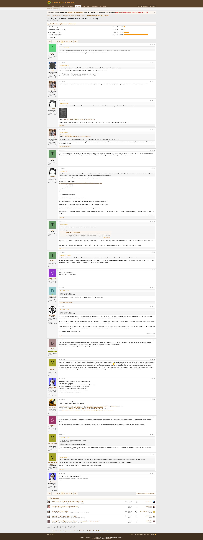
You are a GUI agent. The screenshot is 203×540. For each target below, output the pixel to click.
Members (103, 6)
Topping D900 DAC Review (60, 511)
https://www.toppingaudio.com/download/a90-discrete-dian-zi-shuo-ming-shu (80, 183)
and (66, 146)
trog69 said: (62, 171)
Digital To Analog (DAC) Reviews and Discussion (72, 512)
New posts (49, 8)
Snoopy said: (63, 457)
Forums (78, 6)
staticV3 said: (63, 132)
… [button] (54, 41)
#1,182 (153, 62)
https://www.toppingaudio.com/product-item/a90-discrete (79, 119)
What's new (86, 6)
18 (86, 512)
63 (69, 41)
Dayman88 (54, 508)
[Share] (151, 45)
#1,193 (153, 340)
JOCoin (150, 517)
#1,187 (153, 168)
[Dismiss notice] (154, 12)
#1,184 (153, 100)
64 (71, 41)
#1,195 (153, 379)
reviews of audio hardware (75, 12)
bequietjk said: (63, 103)
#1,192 (153, 306)
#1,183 (153, 81)
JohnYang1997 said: (64, 255)
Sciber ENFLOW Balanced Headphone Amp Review (67, 501)
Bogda (150, 502)
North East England (53, 323)
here (119, 12)
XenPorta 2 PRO (95, 538)
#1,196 (153, 399)
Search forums (56, 8)
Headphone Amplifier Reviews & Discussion (70, 503)
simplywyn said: (63, 47)
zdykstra (150, 512)
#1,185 (153, 129)
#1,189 (153, 252)
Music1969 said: (63, 290)
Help (152, 534)
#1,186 (153, 150)
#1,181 (153, 44)
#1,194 (153, 359)
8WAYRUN (109, 538)
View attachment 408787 (65, 135)
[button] (90, 6)
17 (84, 512)
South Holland (54, 395)
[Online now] (52, 294)
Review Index (69, 6)
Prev (50, 41)
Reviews (61, 6)
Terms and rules (139, 534)
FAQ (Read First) (52, 6)
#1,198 (153, 434)
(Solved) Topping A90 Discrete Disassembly (65, 506)
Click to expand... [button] (107, 237)
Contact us (131, 534)
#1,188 (153, 221)
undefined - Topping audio (73, 232)
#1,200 (153, 473)
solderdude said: (64, 437)
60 (62, 41)
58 (57, 41)
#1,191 (153, 287)
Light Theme (51, 534)
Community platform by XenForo (93, 537)
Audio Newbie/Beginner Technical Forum (72, 508)
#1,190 (153, 270)
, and (67, 302)
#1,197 (153, 417)
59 (59, 41)
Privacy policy (147, 534)
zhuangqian (54, 522)
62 (67, 41)
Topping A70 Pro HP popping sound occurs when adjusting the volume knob (75, 521)
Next (75, 41)
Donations (95, 6)
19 (88, 512)
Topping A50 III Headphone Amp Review (64, 516)
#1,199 (153, 454)
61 (64, 41)
